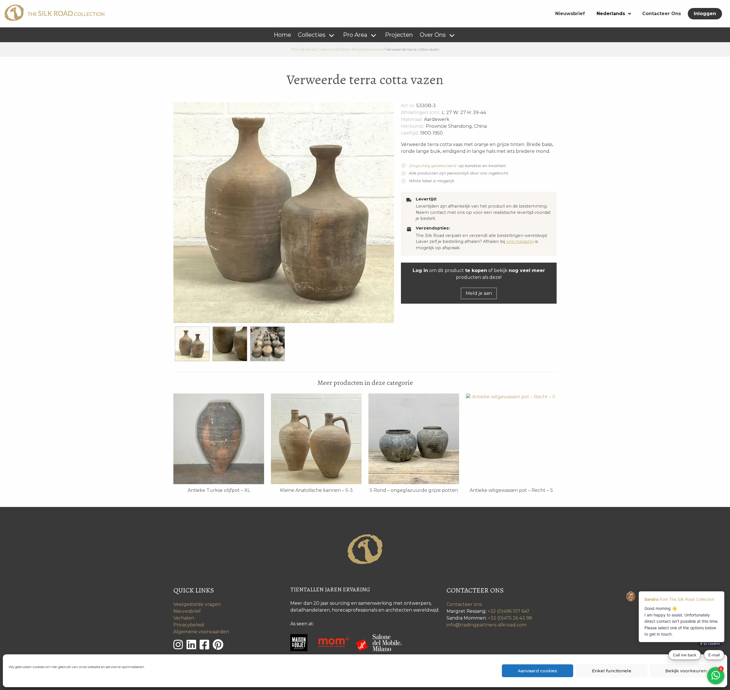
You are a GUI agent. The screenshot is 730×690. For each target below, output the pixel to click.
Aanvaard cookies (537, 670)
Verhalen (183, 618)
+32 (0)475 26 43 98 (510, 618)
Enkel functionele (611, 670)
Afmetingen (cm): (421, 112)
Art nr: (408, 105)
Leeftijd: (410, 133)
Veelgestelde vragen (197, 604)
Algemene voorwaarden (201, 631)
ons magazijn (520, 241)
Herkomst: (413, 126)
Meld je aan (479, 293)
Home (282, 34)
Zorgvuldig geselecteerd (432, 165)
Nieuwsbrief (570, 13)
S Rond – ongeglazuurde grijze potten (414, 490)
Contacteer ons (464, 604)
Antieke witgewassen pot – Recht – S (511, 490)
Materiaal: (412, 119)
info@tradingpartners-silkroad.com (486, 625)
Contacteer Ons (661, 13)
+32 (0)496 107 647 (509, 611)
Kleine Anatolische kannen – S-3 (316, 490)
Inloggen (705, 13)
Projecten (399, 34)
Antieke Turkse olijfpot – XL (219, 490)
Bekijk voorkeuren (686, 670)
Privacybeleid (188, 625)
